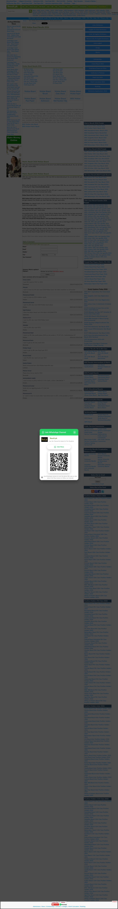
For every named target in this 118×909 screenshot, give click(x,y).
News (43, 906)
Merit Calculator (73, 906)
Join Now (60, 447)
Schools (58, 906)
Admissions (36, 906)
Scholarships (50, 906)
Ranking (82, 906)
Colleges (64, 906)
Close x (114, 901)
